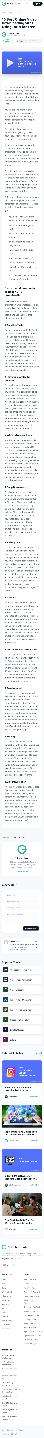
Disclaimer (6, 1325)
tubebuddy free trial (32, 1292)
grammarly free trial (32, 1307)
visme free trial (30, 1280)
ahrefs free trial (30, 1327)
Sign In (37, 4)
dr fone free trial (30, 1340)
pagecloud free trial (31, 1315)
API (3, 1308)
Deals (4, 1288)
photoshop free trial (31, 1296)
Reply (37, 941)
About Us (5, 1300)
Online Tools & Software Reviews (26, 41)
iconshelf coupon (30, 1344)
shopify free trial (30, 1323)
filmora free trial (30, 1284)
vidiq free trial (29, 1288)
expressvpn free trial (32, 1319)
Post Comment (31, 928)
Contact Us (6, 1329)
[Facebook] (12, 1434)
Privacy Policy (7, 1321)
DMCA (4, 1312)
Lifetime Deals (7, 1292)
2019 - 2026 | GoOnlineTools (12, 1430)
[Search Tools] (27, 3)
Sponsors (5, 1316)
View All (39, 1053)
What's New (6, 1296)
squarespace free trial (32, 1336)
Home (4, 13)
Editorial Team (13, 34)
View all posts (22, 872)
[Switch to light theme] (14, 1265)
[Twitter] (16, 1434)
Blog (11, 13)
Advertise (5, 1304)
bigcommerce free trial (33, 1331)
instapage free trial (31, 1311)
